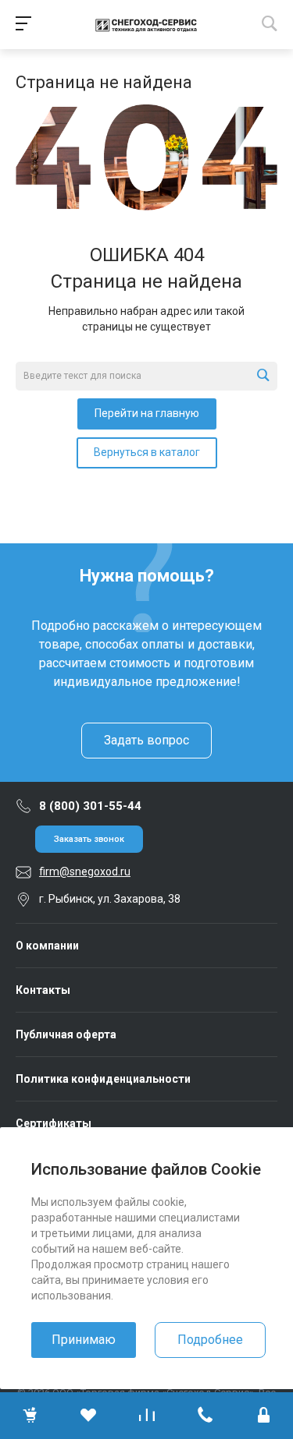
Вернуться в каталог (147, 452)
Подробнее (210, 1339)
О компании (47, 945)
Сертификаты (53, 1123)
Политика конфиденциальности (103, 1079)
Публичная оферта (66, 1034)
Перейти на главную (147, 413)
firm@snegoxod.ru (84, 871)
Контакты (43, 990)
